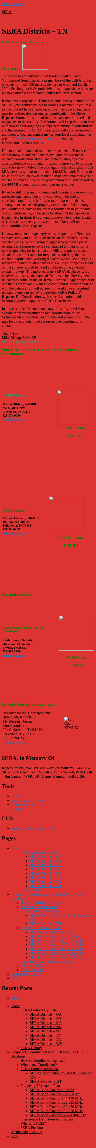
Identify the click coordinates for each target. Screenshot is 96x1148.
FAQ (15, 978)
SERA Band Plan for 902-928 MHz (56, 953)
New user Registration (27, 800)
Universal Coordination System (34, 828)
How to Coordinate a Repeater (43, 903)
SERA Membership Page (33, 139)
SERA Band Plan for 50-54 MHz (54, 936)
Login (15, 796)
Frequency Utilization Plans (41, 928)
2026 (15, 998)
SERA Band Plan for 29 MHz (52, 932)
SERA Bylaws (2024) (46, 924)
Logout (16, 809)
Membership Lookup (26, 805)
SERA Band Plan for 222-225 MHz (56, 945)
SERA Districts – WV (46, 886)
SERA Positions (32, 970)
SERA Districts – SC (45, 873)
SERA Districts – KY (46, 861)
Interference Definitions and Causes (47, 961)
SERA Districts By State (39, 852)
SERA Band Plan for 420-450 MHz (56, 949)
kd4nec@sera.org (15, 742)
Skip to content (13, 4)
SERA (7, 12)
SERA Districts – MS (46, 865)
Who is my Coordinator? (39, 907)
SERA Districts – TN (45, 877)
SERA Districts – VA (45, 882)
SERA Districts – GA (46, 856)
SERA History (31, 890)
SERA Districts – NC (46, 869)
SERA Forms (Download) (40, 911)
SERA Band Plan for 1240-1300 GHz (58, 957)
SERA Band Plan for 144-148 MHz (56, 940)
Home (15, 848)
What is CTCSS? (33, 966)
